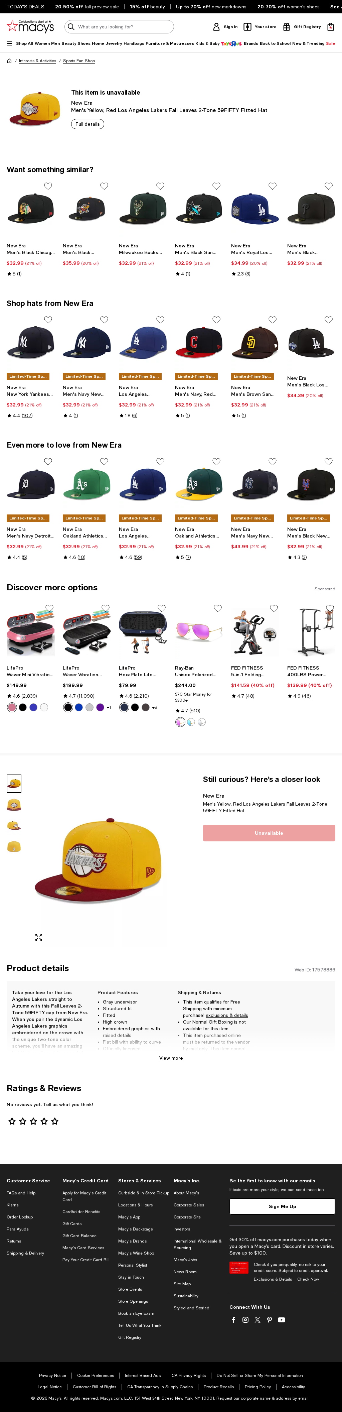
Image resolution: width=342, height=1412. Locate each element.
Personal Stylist (132, 1265)
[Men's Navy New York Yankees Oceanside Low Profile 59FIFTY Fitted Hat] (87, 342)
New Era (82, 102)
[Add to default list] (48, 186)
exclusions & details (227, 1015)
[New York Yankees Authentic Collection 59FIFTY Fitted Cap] (31, 342)
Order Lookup (20, 1217)
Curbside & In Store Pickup (143, 1193)
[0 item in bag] (330, 26)
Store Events (130, 1289)
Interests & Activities (37, 60)
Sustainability (186, 1296)
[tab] (14, 784)
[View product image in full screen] (39, 937)
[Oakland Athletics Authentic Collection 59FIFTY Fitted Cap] (87, 484)
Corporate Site (187, 1217)
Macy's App (129, 1217)
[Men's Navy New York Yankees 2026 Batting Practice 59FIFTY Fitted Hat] (255, 484)
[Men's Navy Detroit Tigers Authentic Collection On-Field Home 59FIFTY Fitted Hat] (31, 484)
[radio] (12, 707)
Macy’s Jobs (185, 1260)
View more (171, 1058)
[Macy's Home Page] (30, 26)
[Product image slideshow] (98, 861)
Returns (14, 1241)
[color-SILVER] (202, 722)
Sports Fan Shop (79, 60)
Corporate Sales (189, 1205)
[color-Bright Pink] (12, 707)
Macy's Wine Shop (136, 1253)
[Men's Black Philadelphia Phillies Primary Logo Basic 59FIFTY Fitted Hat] (311, 209)
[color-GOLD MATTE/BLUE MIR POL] (191, 722)
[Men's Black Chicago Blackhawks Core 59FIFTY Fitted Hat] (31, 209)
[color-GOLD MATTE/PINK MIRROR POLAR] (180, 722)
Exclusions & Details (273, 1279)
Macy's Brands (132, 1241)
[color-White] (44, 707)
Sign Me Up (282, 1206)
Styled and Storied (191, 1308)
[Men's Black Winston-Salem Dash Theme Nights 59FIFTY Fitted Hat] (87, 209)
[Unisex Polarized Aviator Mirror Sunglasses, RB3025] (199, 632)
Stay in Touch (131, 1277)
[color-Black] (23, 707)
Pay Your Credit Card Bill (86, 1260)
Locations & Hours (135, 1205)
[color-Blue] (33, 707)
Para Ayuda (18, 1229)
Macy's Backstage (135, 1229)
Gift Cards (71, 1223)
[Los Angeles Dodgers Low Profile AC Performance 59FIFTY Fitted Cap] (143, 342)
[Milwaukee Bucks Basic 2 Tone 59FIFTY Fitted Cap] (143, 209)
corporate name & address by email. (275, 1398)
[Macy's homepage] (9, 61)
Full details (87, 124)
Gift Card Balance (79, 1235)
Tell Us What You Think (139, 1325)
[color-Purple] (100, 707)
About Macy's (186, 1193)
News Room (185, 1272)
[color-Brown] (146, 707)
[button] (87, 861)
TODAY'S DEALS (25, 6)
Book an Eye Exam (136, 1313)
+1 (109, 707)
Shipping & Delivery (25, 1253)
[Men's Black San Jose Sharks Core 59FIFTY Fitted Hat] (199, 209)
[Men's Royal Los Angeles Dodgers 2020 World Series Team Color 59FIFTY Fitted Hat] (255, 209)
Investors (182, 1229)
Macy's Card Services (83, 1248)
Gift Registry (129, 1337)
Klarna (13, 1205)
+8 (154, 707)
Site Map (182, 1284)
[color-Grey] (90, 707)
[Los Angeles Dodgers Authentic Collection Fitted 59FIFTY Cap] (143, 484)
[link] (31, 259)
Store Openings (133, 1301)
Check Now (308, 1279)
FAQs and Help (21, 1193)
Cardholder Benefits (81, 1211)
